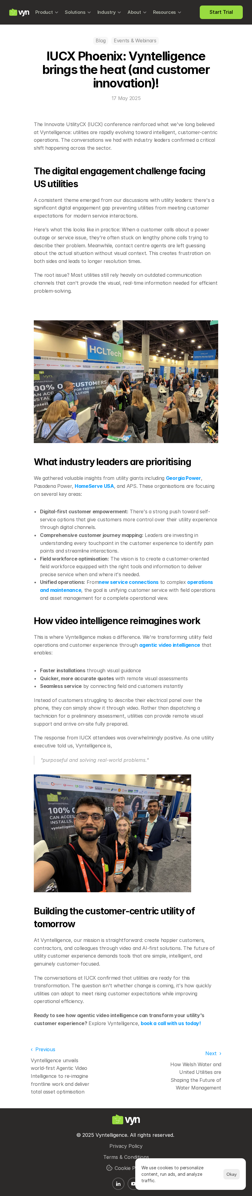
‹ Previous (43, 1049)
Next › (213, 1053)
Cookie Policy (130, 1168)
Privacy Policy (126, 1146)
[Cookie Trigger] (109, 1167)
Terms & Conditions (126, 1157)
